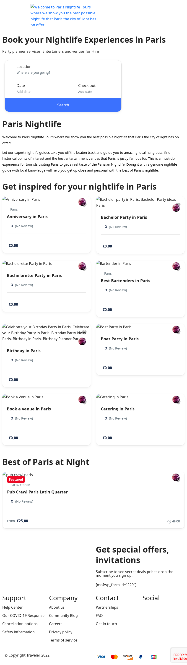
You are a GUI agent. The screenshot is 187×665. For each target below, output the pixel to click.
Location (24, 66)
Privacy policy (60, 631)
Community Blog (63, 615)
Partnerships (107, 607)
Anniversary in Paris (27, 216)
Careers (55, 623)
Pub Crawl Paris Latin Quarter (37, 492)
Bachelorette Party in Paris (34, 275)
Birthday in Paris (24, 350)
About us (57, 607)
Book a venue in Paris (29, 409)
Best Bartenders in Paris (125, 280)
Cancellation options (20, 623)
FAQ (99, 615)
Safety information (18, 631)
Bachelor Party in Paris (124, 217)
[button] (167, 16)
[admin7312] (82, 202)
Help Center (12, 607)
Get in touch (106, 623)
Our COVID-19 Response (23, 615)
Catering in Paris (118, 409)
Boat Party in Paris (120, 339)
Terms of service (63, 640)
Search (63, 104)
